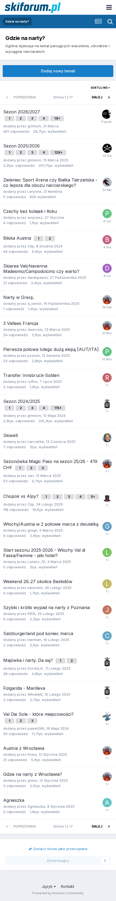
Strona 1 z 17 (63, 97)
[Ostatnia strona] (109, 97)
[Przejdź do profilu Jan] (107, 299)
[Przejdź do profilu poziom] (107, 213)
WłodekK (35, 694)
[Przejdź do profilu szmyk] (107, 716)
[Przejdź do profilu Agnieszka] (107, 802)
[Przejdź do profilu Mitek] (107, 437)
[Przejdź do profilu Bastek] (107, 239)
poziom (34, 355)
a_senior (35, 303)
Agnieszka (36, 806)
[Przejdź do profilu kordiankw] (106, 114)
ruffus (32, 381)
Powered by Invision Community (58, 893)
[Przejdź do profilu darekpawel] (107, 268)
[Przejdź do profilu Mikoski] (107, 148)
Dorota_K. (35, 668)
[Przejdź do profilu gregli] (107, 526)
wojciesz (35, 217)
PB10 (31, 613)
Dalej (97, 97)
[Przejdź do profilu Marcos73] (107, 182)
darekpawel (37, 277)
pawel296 (36, 728)
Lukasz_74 (36, 561)
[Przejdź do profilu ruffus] (107, 377)
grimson (34, 126)
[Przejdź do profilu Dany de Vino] (107, 497)
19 (56, 118)
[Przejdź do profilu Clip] (107, 635)
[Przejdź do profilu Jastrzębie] (107, 609)
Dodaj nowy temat (58, 71)
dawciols (35, 329)
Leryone (34, 191)
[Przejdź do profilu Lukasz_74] (107, 552)
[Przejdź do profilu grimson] (107, 403)
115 (57, 408)
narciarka (36, 441)
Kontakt (67, 886)
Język (48, 886)
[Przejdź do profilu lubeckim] (107, 583)
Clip (31, 246)
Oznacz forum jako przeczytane (59, 849)
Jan (31, 475)
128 (57, 152)
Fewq (32, 754)
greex (32, 780)
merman (34, 639)
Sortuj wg (99, 87)
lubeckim (35, 587)
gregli (32, 530)
